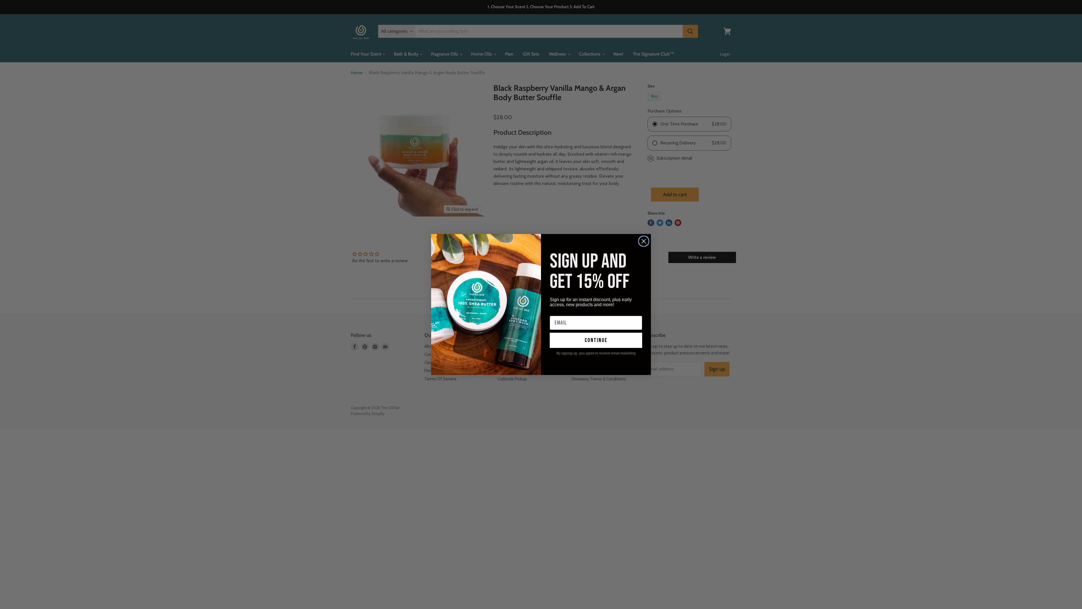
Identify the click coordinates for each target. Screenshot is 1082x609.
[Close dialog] (644, 241)
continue (596, 340)
